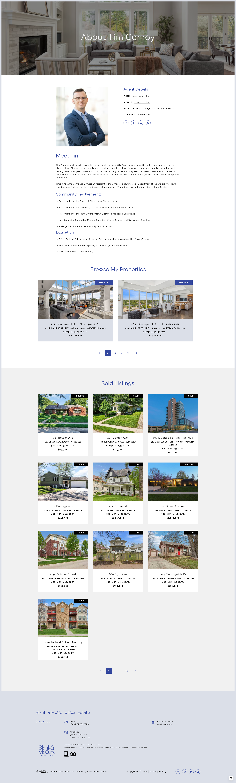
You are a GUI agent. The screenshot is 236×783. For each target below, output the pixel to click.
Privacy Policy (158, 771)
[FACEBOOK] (133, 122)
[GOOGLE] (140, 122)
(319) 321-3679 (142, 102)
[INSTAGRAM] (126, 122)
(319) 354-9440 (164, 724)
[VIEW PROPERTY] (63, 422)
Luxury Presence (97, 771)
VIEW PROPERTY (63, 424)
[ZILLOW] (148, 122)
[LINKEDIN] (191, 771)
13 (127, 670)
